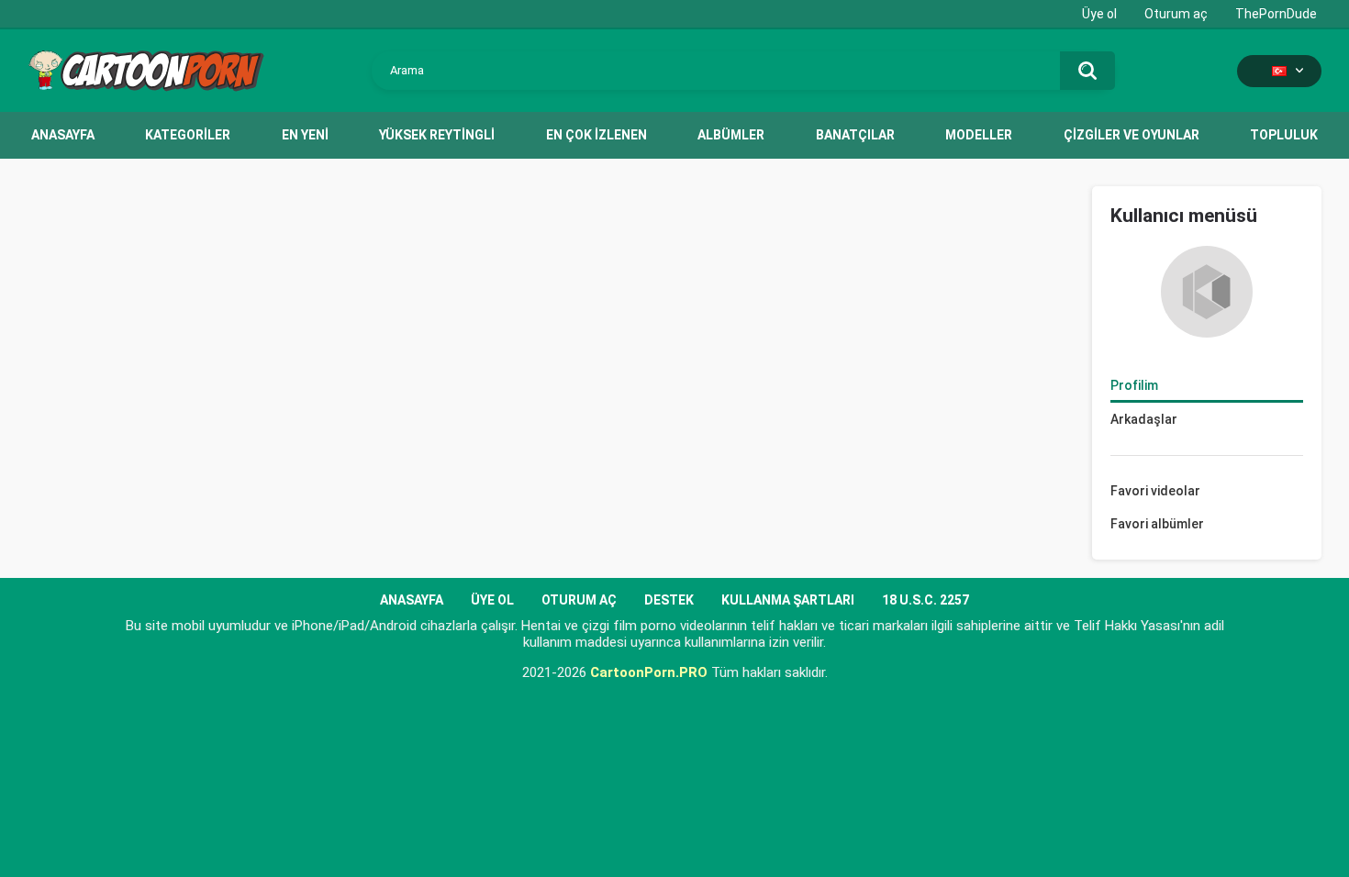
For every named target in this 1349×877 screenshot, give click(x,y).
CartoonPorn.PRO (649, 672)
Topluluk (1284, 135)
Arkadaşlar (1143, 419)
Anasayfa (63, 135)
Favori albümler (1157, 523)
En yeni (305, 135)
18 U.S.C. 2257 (925, 600)
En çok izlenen (596, 135)
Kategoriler (187, 135)
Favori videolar (1155, 490)
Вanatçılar (855, 135)
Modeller (978, 135)
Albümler (730, 135)
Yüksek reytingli (437, 135)
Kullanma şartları (787, 600)
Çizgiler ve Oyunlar (1131, 135)
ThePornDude (1276, 13)
